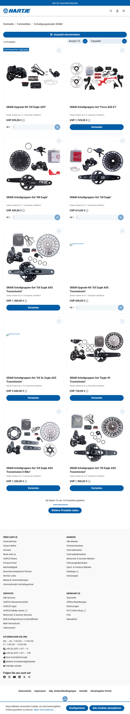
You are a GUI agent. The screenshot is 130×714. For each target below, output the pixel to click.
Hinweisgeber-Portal (101, 691)
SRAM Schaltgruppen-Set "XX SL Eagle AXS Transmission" (31, 379)
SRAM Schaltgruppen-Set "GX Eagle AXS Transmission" (29, 289)
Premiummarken (75, 545)
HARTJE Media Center (13, 610)
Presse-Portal (9, 563)
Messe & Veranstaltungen (15, 580)
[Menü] (123, 10)
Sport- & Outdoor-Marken (79, 567)
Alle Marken (72, 541)
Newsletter (72, 619)
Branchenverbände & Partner (17, 571)
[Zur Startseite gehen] (16, 10)
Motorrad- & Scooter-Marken (81, 558)
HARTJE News (10, 558)
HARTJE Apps (9, 606)
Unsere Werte (9, 545)
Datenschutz (25, 691)
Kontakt (83, 691)
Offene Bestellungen (76, 602)
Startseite (71, 597)
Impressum (40, 691)
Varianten (96, 127)
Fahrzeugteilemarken (77, 563)
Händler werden (14, 666)
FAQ (69, 615)
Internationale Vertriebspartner (18, 584)
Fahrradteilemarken (76, 554)
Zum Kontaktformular (16, 657)
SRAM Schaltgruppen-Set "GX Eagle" (90, 197)
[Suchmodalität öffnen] (111, 10)
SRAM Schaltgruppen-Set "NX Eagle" (27, 197)
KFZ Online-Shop (75, 610)
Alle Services (9, 597)
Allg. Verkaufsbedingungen (62, 691)
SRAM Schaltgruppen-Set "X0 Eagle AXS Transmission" (93, 470)
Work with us (9, 554)
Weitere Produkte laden (65, 510)
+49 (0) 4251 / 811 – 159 (18, 653)
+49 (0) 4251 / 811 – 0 (17, 648)
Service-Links (9, 575)
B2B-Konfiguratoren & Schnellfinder (20, 619)
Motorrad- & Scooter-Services (17, 615)
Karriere (7, 550)
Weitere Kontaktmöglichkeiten (20, 661)
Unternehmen (9, 541)
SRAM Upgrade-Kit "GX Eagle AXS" (26, 107)
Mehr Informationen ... (45, 709)
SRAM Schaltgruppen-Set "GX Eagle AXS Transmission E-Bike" (29, 470)
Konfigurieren (77, 708)
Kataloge (71, 571)
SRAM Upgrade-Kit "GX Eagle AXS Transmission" (89, 289)
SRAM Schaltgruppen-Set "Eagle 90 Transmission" (90, 379)
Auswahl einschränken (66, 34)
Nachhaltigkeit (10, 567)
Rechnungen (73, 606)
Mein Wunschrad (11, 623)
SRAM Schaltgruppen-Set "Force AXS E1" (93, 107)
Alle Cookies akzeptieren (107, 708)
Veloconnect (9, 627)
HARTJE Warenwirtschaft (15, 602)
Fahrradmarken (74, 550)
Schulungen (72, 575)
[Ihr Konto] (117, 10)
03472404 (23, 49)
